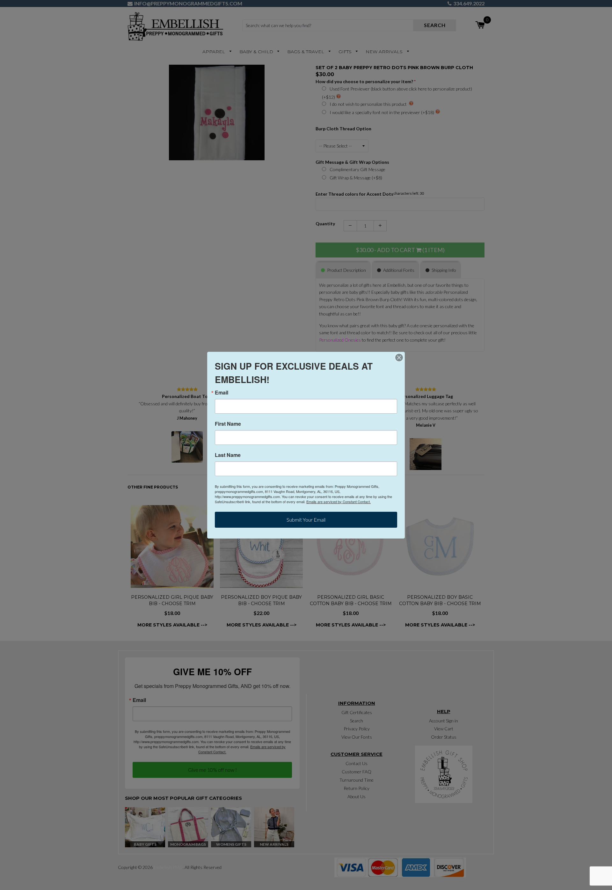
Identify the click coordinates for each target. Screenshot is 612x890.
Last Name (228, 455)
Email (221, 392)
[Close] (399, 357)
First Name (228, 423)
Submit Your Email (306, 520)
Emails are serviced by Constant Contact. (338, 501)
